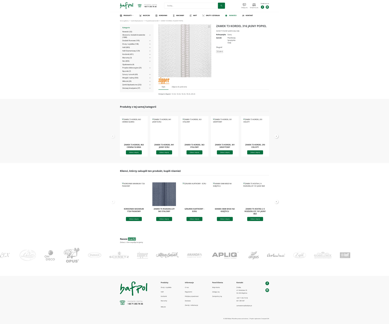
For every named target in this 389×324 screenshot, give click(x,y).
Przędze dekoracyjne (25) (132, 68)
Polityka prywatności (192, 296)
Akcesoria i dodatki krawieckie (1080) (133, 36)
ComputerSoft (265, 318)
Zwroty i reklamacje (191, 305)
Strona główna (124, 21)
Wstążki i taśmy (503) (130, 78)
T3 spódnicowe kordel (152, 21)
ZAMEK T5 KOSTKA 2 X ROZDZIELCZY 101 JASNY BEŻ (255, 211)
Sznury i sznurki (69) (130, 74)
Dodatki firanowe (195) (131, 40)
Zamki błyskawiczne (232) (131, 85)
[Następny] (276, 136)
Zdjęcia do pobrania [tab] (179, 87)
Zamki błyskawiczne (137, 21)
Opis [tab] (163, 87)
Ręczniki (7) (126, 71)
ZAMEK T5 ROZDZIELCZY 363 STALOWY (164, 210)
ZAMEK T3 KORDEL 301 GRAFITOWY (225, 145)
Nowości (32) (127, 32)
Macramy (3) (127, 58)
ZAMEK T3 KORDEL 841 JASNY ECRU (164, 145)
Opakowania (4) (128, 64)
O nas (187, 287)
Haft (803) (126, 47)
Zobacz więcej (134, 152)
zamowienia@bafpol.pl (244, 306)
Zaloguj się (216, 292)
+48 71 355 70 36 (150, 7)
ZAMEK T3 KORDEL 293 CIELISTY (255, 145)
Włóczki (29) (126, 81)
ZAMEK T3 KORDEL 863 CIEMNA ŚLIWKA (134, 145)
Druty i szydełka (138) (130, 44)
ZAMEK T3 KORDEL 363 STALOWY (194, 145)
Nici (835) (125, 61)
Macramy (164, 301)
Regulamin (188, 292)
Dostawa (188, 301)
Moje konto (216, 287)
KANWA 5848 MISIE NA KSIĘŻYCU (225, 210)
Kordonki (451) (128, 54)
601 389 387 (240, 301)
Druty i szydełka (166, 287)
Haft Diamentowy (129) (131, 51)
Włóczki (163, 307)
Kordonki (164, 296)
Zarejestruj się (217, 296)
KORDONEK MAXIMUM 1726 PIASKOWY (134, 210)
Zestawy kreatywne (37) (131, 88)
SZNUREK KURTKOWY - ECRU (194, 210)
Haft (162, 292)
